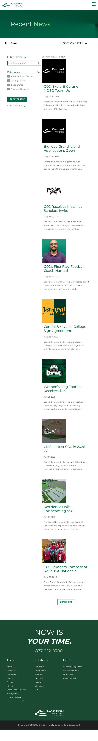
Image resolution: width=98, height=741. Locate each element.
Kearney (38, 682)
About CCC (11, 667)
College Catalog (14, 697)
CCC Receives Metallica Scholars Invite (63, 209)
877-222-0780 (49, 651)
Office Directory (13, 674)
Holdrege (39, 678)
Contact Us (11, 670)
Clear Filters (15, 105)
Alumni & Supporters (72, 667)
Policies (10, 682)
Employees (68, 674)
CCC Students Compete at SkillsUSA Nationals (65, 569)
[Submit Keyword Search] (38, 63)
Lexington (39, 686)
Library (10, 678)
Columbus (39, 667)
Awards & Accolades (22, 76)
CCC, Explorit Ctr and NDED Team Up (61, 88)
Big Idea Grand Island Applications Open (62, 148)
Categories (13, 72)
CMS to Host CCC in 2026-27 (65, 449)
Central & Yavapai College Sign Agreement (65, 329)
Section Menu (73, 43)
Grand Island (40, 670)
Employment (12, 693)
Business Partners (71, 670)
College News (18, 80)
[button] (94, 4)
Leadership (17, 85)
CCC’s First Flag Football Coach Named (64, 268)
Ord (36, 690)
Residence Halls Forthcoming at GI (59, 509)
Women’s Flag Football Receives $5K (63, 389)
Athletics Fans (69, 678)
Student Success (20, 89)
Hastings (39, 674)
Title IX (10, 686)
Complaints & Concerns (17, 690)
